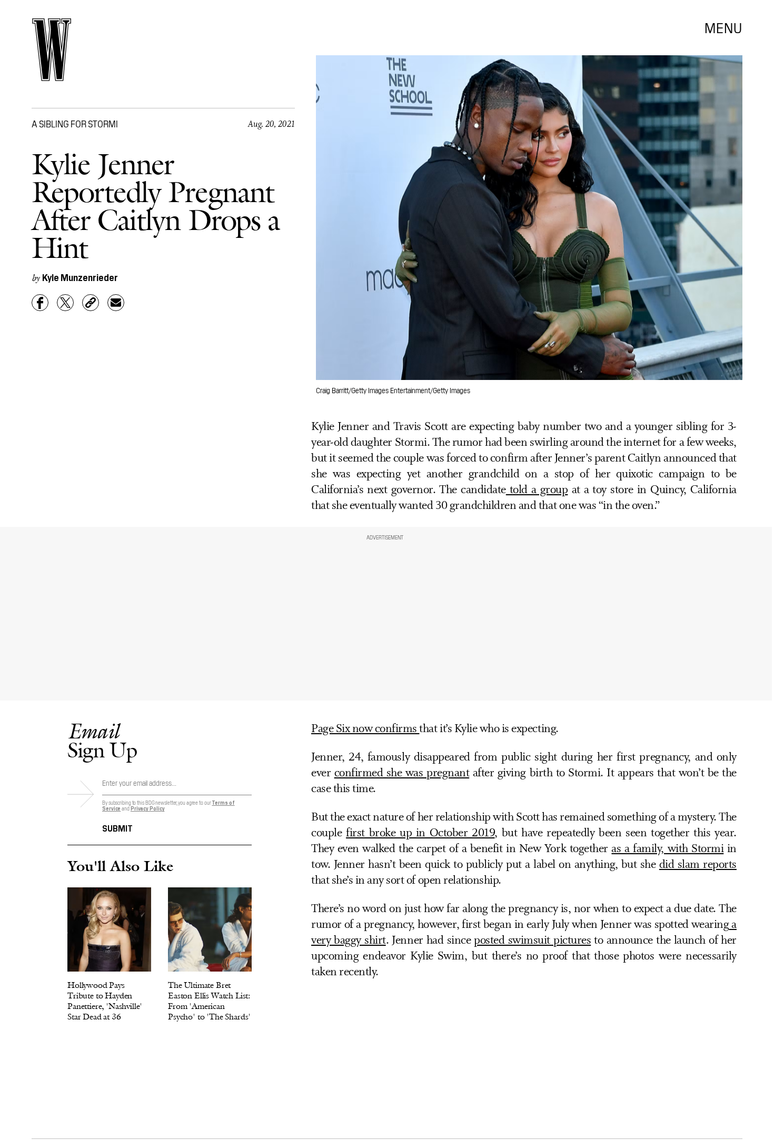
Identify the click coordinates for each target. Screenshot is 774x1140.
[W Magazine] (52, 50)
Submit (117, 827)
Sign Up (102, 740)
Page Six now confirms (365, 729)
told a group (537, 490)
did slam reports (698, 865)
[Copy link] (90, 302)
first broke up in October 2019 (420, 833)
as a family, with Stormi (667, 849)
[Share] (40, 302)
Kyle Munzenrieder (80, 277)
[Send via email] (115, 302)
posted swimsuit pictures (532, 940)
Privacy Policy (148, 808)
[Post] (65, 302)
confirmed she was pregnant (402, 773)
